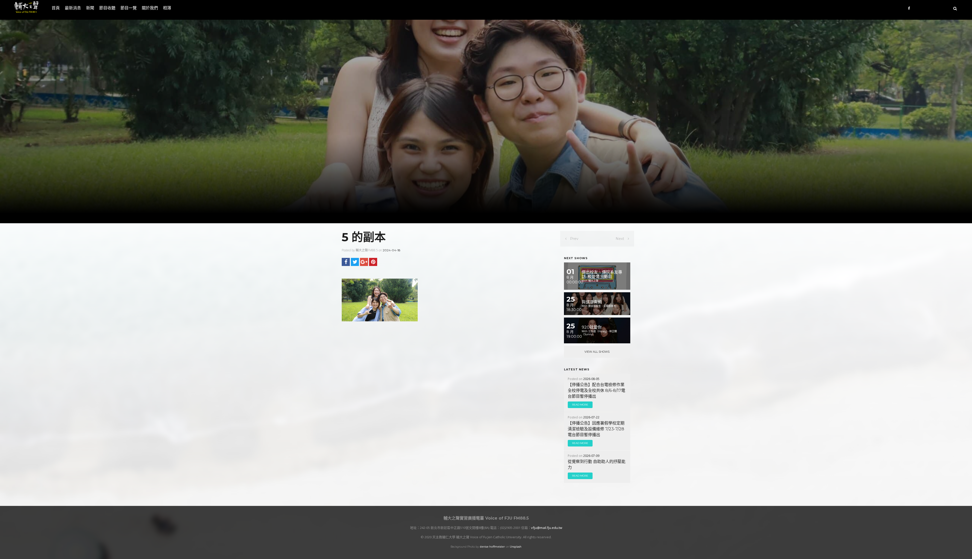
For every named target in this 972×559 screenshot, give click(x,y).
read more (580, 404)
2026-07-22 (591, 417)
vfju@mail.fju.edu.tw (546, 527)
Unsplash (515, 546)
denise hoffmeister (492, 546)
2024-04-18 (391, 250)
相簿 (167, 8)
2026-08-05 (591, 379)
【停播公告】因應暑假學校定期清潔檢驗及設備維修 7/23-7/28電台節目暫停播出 (596, 429)
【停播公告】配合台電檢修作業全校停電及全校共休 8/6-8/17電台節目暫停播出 (596, 390)
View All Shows (597, 351)
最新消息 (73, 8)
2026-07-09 (591, 456)
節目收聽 (107, 8)
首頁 (56, 8)
